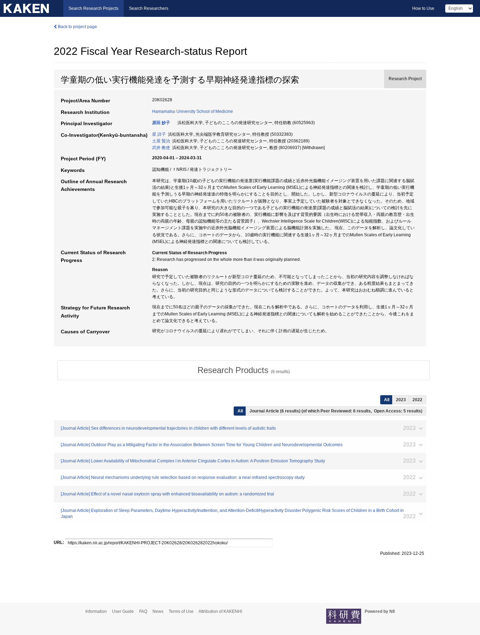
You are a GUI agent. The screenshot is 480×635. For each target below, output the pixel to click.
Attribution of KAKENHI (220, 611)
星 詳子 (159, 134)
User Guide (123, 611)
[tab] (243, 370)
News (158, 611)
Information (96, 611)
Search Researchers (148, 8)
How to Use (423, 8)
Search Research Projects (93, 8)
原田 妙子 (161, 122)
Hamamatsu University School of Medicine (192, 111)
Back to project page (77, 26)
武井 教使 (161, 147)
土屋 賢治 (161, 141)
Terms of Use (181, 611)
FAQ (143, 611)
